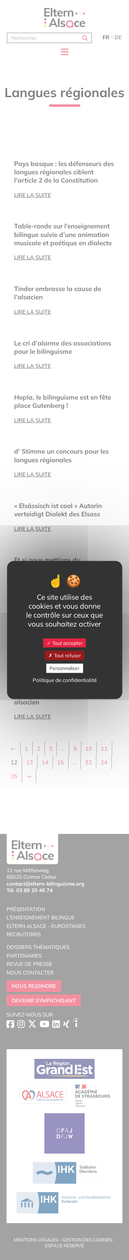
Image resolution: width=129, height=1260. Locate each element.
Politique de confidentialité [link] (65, 680)
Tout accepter (67, 643)
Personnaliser (64, 668)
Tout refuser (67, 655)
